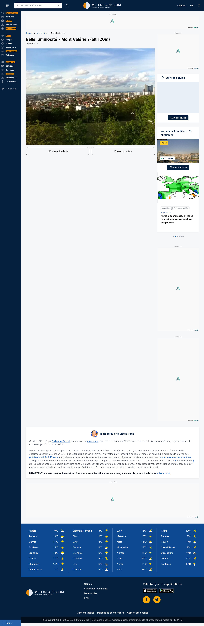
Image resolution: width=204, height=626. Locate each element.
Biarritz (32, 541)
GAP (75, 541)
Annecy (33, 536)
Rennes (165, 536)
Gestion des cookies (137, 612)
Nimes (120, 564)
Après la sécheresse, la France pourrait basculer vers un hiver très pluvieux (177, 219)
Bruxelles (33, 553)
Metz (119, 541)
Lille (75, 564)
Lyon (119, 530)
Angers (32, 530)
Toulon (164, 558)
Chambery (34, 564)
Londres (77, 569)
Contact (181, 5)
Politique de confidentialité (110, 612)
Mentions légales (85, 612)
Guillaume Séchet (61, 441)
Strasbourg (167, 553)
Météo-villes (90, 593)
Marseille (121, 536)
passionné (92, 441)
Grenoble (78, 553)
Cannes (32, 558)
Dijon (75, 536)
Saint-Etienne (168, 547)
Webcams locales (178, 167)
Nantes (120, 553)
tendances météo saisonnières (175, 457)
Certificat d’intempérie (95, 588)
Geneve (77, 547)
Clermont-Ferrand (82, 530)
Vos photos (42, 33)
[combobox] (38, 5)
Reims (164, 530)
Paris (119, 569)
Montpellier (123, 547)
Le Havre (77, 558)
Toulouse (166, 564)
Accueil (29, 33)
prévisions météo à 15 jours (43, 457)
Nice (119, 558)
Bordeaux (34, 547)
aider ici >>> (163, 473)
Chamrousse (35, 569)
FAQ (86, 598)
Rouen (164, 541)
